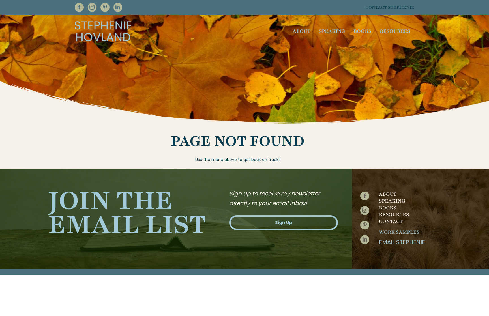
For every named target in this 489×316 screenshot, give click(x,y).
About (387, 194)
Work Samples (399, 232)
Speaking (392, 200)
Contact (391, 221)
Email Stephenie (402, 242)
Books (387, 207)
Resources (394, 214)
